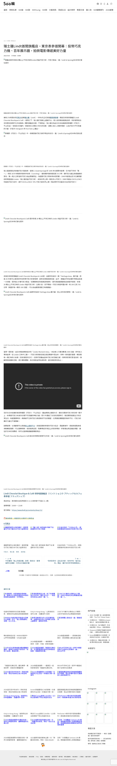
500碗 (44, 10)
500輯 (8, 41)
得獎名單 (13, 10)
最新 (5, 10)
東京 (17, 552)
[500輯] (9, 3)
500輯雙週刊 (98, 10)
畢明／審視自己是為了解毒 (96, 760)
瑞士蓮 (12, 552)
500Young (36, 10)
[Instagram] (101, 3)
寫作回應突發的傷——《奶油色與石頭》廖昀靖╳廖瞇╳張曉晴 (99, 756)
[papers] (104, 3)
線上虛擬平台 (30, 425)
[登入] (107, 3)
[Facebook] (97, 3)
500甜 (27, 10)
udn (5, 41)
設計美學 (71, 10)
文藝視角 (52, 10)
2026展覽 (109, 10)
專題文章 (80, 10)
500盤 (20, 10)
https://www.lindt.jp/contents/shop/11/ (27, 510)
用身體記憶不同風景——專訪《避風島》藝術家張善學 (99, 751)
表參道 (23, 552)
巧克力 (6, 552)
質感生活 (62, 10)
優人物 (88, 10)
